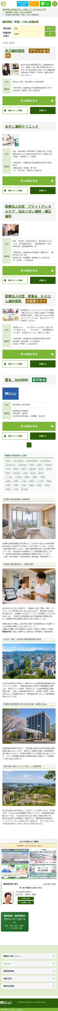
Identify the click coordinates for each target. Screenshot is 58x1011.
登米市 (48, 469)
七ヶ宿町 (9, 477)
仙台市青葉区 (18, 461)
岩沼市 (41, 469)
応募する (42, 110)
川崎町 (42, 477)
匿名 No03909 (16, 380)
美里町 (8, 489)
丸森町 (8, 481)
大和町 (8, 485)
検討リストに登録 (15, 110)
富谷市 (33, 473)
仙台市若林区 (45, 461)
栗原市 (8, 473)
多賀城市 (32, 469)
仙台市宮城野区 (31, 461)
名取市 (15, 469)
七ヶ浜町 (40, 481)
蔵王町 (41, 473)
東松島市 (16, 473)
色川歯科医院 (15, 51)
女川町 (15, 489)
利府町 (48, 481)
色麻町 (31, 485)
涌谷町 (47, 485)
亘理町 (15, 481)
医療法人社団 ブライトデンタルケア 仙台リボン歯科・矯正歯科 (28, 211)
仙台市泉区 (22, 465)
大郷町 (15, 485)
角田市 (23, 469)
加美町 (39, 485)
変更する (50, 28)
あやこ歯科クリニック (22, 126)
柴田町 (34, 477)
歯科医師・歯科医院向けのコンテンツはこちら (14, 922)
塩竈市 (39, 465)
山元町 (23, 481)
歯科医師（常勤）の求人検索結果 (18, 12)
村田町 (27, 477)
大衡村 (23, 485)
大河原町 (18, 477)
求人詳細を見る (29, 100)
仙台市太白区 (10, 465)
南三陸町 (24, 489)
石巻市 (31, 465)
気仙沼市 (48, 465)
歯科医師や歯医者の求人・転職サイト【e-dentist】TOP (24, 9)
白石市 (8, 469)
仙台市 (8, 461)
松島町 (31, 481)
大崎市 (25, 473)
